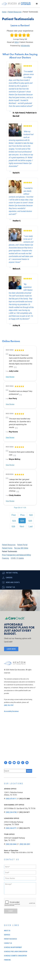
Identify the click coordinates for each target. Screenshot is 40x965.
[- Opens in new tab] (7, 371)
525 (30, 520)
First (14, 514)
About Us (7, 931)
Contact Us (8, 943)
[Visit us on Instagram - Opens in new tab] (18, 762)
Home (4, 12)
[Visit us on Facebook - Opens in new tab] (5, 762)
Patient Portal (22, 545)
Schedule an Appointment (13, 947)
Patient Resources (14, 12)
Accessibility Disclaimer (11, 711)
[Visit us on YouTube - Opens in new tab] (14, 762)
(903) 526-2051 (25, 844)
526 (13, 526)
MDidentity (25, 46)
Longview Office (11, 818)
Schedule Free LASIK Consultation (15, 951)
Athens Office (10, 789)
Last (31, 526)
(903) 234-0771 (11, 828)
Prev (22, 514)
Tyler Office (9, 834)
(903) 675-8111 (11, 799)
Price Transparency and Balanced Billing (16, 555)
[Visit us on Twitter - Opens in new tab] (10, 762)
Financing (5, 558)
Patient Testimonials (9, 551)
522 (31, 514)
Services (7, 935)
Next (22, 526)
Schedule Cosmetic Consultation (15, 956)
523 (14, 520)
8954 (17, 42)
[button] (37, 4)
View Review (10, 377)
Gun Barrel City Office (14, 805)
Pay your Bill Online (21, 548)
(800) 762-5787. (9, 705)
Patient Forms (7, 548)
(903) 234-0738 (11, 812)
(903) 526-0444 (11, 844)
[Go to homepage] (9, 3)
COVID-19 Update (17, 558)
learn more (11, 649)
